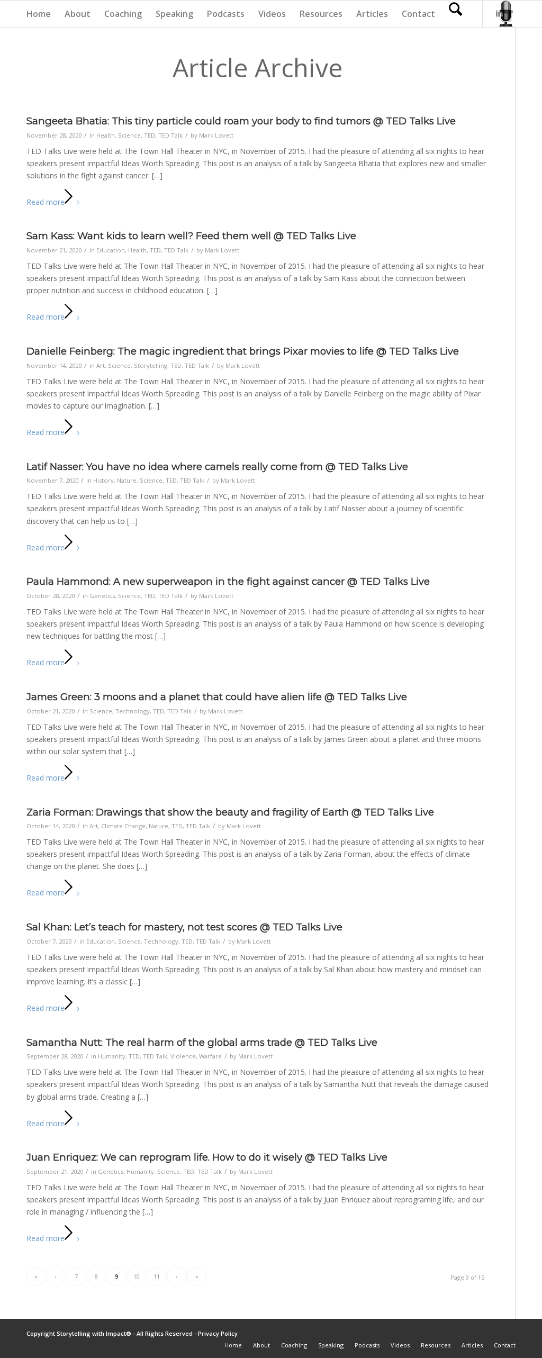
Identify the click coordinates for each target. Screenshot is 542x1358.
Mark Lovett (216, 135)
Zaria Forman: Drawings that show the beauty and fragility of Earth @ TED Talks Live (230, 812)
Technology (132, 711)
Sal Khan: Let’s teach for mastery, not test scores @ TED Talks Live (184, 927)
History (103, 480)
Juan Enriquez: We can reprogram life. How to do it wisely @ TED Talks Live (206, 1157)
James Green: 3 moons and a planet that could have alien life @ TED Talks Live (216, 697)
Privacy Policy (218, 1333)
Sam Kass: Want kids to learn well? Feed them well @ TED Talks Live (191, 236)
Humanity (111, 1056)
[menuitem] (39, 14)
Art (100, 365)
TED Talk (170, 135)
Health (105, 135)
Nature (127, 480)
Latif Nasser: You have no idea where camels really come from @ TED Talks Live (217, 466)
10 (136, 1276)
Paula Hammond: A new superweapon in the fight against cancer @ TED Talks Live (228, 581)
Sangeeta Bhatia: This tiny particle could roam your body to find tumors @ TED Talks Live (241, 121)
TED (149, 135)
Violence (183, 1056)
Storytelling (150, 365)
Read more (45, 202)
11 (156, 1276)
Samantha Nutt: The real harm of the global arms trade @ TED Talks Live (201, 1042)
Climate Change (123, 826)
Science (129, 135)
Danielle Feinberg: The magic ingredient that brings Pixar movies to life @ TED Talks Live (242, 351)
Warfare (210, 1056)
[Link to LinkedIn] (499, 13)
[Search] (455, 14)
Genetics (102, 596)
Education (110, 250)
